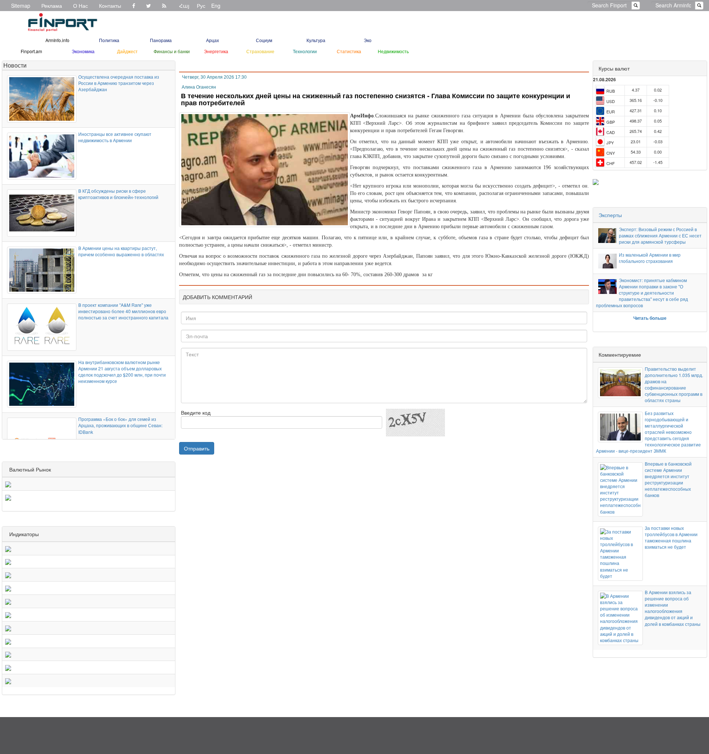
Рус (201, 5)
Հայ (184, 5)
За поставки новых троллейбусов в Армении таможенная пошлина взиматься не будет (671, 537)
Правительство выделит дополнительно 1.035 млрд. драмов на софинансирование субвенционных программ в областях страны (674, 385)
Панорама (161, 40)
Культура (315, 40)
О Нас (80, 5)
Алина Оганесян (199, 87)
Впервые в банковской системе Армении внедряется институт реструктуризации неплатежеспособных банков (668, 479)
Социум (264, 40)
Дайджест (127, 51)
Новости (15, 65)
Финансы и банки (172, 51)
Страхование (260, 51)
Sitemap (20, 5)
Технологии (305, 51)
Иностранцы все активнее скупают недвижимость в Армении (114, 137)
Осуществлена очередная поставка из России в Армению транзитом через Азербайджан (118, 82)
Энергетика (216, 51)
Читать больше (650, 318)
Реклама (51, 5)
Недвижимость (393, 51)
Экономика (83, 51)
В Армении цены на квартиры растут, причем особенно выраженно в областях (121, 251)
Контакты (110, 5)
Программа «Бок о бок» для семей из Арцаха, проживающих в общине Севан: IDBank (120, 425)
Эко (367, 40)
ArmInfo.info (57, 40)
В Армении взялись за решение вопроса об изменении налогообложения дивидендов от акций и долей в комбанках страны (673, 608)
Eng (215, 5)
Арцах (212, 40)
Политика (109, 40)
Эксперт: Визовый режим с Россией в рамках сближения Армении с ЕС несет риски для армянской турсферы (660, 235)
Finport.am (31, 51)
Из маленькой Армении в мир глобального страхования (650, 257)
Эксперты (610, 215)
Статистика (349, 51)
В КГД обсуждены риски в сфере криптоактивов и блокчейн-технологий (118, 194)
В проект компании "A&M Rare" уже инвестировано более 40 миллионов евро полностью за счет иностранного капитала (123, 311)
